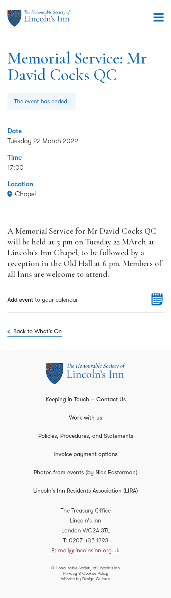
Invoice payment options (85, 454)
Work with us (85, 417)
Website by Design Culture (85, 578)
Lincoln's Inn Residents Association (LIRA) (85, 490)
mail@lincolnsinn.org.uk (89, 550)
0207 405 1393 (88, 540)
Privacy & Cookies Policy (85, 573)
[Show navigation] (158, 17)
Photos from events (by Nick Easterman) (85, 472)
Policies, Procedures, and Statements (85, 435)
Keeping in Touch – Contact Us (86, 399)
